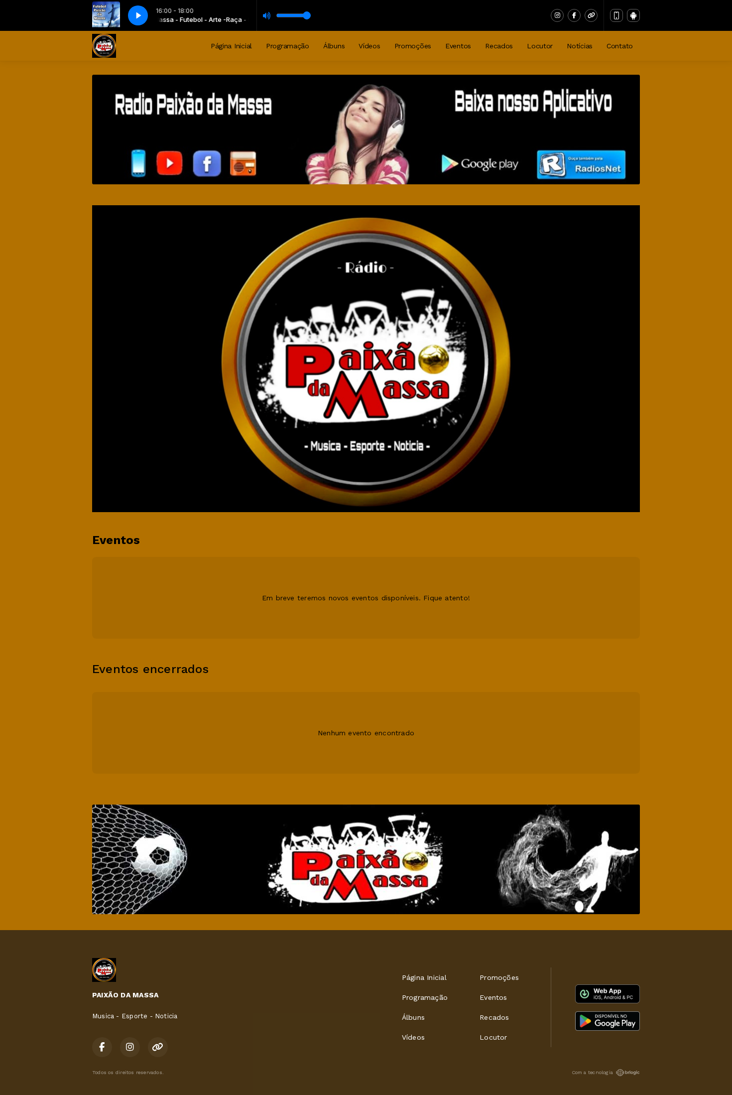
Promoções (412, 46)
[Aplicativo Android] (633, 15)
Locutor (540, 46)
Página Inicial (231, 46)
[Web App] (616, 15)
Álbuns (334, 46)
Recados (499, 46)
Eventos (458, 46)
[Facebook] (574, 15)
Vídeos (369, 46)
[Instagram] (557, 15)
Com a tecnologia (592, 1072)
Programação (287, 46)
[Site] (591, 15)
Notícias (580, 46)
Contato (620, 46)
